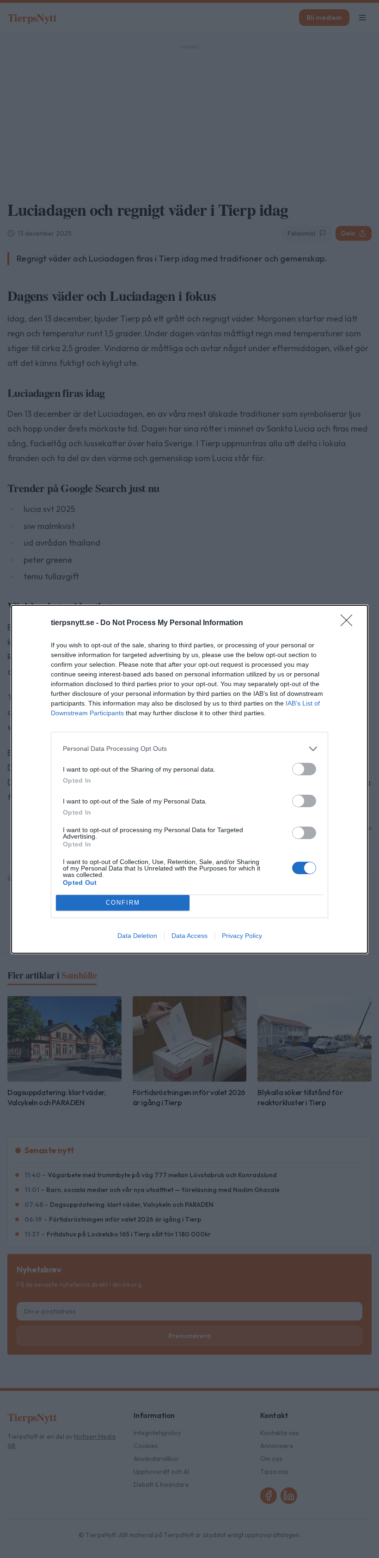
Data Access (189, 935)
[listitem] (189, 749)
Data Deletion (137, 935)
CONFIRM (123, 902)
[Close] (349, 623)
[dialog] (189, 779)
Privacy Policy (242, 935)
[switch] (304, 769)
